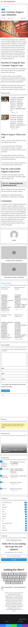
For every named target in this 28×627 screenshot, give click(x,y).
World (7, 6)
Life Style (4, 514)
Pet (3, 521)
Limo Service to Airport (16, 482)
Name (2, 368)
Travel (3, 525)
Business (4, 516)
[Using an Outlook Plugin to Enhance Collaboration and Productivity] (5, 471)
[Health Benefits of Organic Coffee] (5, 478)
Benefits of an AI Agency (16, 488)
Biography (4, 507)
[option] (14, 445)
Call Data (4, 527)
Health (3, 518)
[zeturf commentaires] (9, 1)
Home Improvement (7, 523)
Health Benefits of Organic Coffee (18, 476)
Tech (3, 509)
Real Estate (4, 530)
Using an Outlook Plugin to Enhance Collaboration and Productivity (16, 470)
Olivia (4, 18)
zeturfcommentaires (7, 502)
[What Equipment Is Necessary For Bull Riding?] (5, 464)
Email (2, 373)
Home (3, 6)
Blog (3, 511)
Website (3, 379)
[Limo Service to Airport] (5, 484)
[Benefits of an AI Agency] (5, 490)
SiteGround (20, 621)
